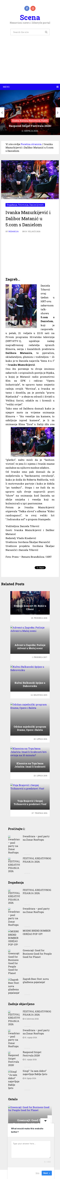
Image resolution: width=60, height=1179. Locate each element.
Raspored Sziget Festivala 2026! (32, 1054)
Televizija (23, 204)
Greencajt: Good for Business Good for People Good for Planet (37, 953)
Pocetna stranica (31, 144)
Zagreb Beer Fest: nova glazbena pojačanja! (36, 980)
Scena (30, 17)
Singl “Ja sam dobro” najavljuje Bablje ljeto (35, 1072)
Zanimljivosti (36, 204)
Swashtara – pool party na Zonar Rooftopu (36, 838)
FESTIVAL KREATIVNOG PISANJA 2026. (37, 860)
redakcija (13, 231)
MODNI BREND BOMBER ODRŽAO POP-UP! (37, 932)
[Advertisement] (30, 62)
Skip (37, 1173)
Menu (6, 87)
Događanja (12, 204)
